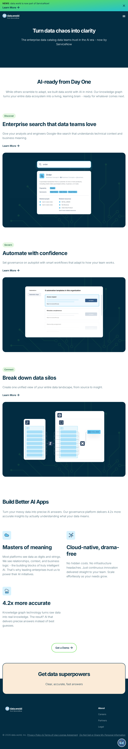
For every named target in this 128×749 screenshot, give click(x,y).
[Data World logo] (17, 709)
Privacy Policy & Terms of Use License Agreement (52, 735)
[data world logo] (13, 16)
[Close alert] (124, 5)
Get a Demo (62, 647)
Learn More (9, 7)
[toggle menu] (124, 16)
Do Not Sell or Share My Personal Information (102, 735)
